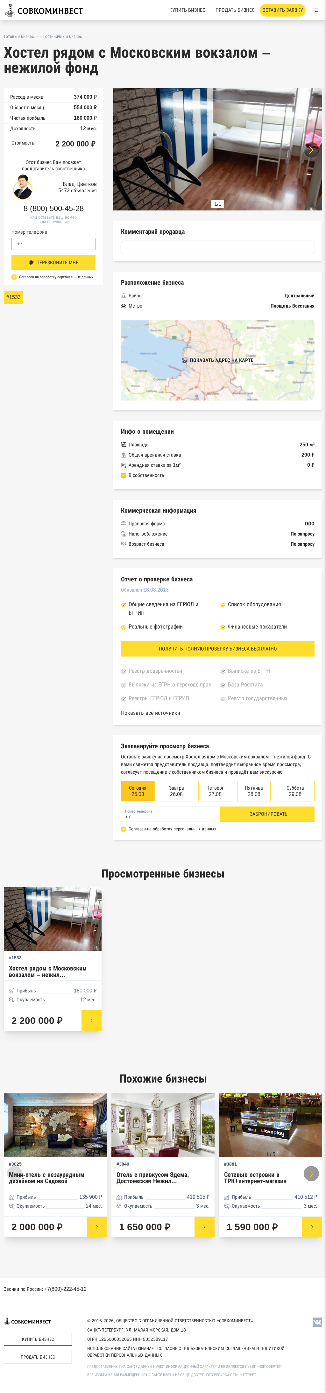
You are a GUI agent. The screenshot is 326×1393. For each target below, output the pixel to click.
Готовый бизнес (19, 36)
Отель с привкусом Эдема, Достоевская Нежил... (153, 1177)
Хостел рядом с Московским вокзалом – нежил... (48, 971)
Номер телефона (29, 232)
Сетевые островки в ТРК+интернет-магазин (255, 1177)
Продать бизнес (235, 10)
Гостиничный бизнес (62, 36)
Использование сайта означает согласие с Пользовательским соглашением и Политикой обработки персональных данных (186, 1352)
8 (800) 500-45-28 (54, 208)
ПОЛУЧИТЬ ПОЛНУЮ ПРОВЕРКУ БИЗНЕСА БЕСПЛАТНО (218, 648)
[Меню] (316, 10)
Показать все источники (150, 713)
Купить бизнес (187, 10)
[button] (311, 150)
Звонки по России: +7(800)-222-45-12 (45, 1289)
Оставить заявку (282, 10)
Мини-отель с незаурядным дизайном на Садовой (46, 1177)
